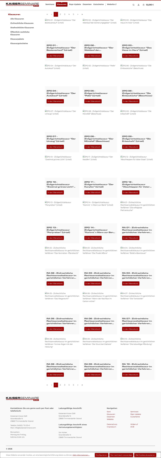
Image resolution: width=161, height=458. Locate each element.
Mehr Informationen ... (81, 455)
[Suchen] (133, 5)
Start (109, 412)
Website (110, 419)
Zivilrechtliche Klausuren (22, 23)
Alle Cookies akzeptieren (145, 455)
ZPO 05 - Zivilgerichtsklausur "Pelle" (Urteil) (96, 93)
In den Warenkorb (55, 56)
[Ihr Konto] (138, 5)
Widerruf (134, 424)
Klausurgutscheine (19, 43)
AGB (132, 427)
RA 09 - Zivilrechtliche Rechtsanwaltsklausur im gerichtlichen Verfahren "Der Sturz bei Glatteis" (99, 366)
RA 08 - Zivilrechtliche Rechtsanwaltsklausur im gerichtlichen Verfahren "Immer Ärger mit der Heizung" (61, 366)
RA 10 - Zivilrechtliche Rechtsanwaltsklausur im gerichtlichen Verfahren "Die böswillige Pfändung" (137, 366)
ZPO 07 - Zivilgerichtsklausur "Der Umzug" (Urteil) (61, 138)
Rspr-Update (135, 414)
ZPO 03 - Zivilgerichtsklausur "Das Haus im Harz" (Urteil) (137, 47)
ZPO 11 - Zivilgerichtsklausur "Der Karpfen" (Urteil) (99, 184)
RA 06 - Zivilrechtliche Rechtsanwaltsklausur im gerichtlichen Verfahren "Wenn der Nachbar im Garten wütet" (99, 321)
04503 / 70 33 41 (23, 425)
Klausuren (14, 14)
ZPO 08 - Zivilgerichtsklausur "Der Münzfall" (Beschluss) (99, 138)
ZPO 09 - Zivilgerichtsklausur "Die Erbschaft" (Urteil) (136, 138)
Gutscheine (135, 417)
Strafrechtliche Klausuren (22, 28)
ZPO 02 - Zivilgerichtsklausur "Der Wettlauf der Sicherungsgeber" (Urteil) (99, 47)
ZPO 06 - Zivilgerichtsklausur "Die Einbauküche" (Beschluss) (137, 93)
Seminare (134, 412)
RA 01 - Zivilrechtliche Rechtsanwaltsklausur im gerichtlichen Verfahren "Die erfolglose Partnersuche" (137, 230)
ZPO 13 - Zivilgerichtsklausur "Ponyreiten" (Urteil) (58, 230)
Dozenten (111, 417)
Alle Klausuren (17, 19)
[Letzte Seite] (82, 14)
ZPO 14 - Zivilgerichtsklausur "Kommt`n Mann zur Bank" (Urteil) (100, 230)
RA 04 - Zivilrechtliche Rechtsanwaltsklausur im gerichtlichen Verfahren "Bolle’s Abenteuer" (137, 275)
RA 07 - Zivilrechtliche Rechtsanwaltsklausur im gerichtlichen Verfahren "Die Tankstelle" (137, 321)
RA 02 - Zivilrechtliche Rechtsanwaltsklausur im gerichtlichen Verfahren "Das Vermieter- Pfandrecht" (61, 275)
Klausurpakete (17, 39)
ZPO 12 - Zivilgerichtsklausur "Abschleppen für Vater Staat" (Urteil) (136, 184)
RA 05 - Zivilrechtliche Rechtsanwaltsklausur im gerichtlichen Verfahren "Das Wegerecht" (61, 321)
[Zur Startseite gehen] (22, 5)
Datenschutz (112, 424)
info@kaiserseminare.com (25, 428)
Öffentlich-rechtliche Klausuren (19, 33)
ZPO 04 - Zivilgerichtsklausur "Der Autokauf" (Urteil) (61, 93)
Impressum (111, 427)
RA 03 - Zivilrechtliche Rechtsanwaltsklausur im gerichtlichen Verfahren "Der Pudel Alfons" (99, 275)
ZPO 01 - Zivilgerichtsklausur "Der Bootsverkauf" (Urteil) (61, 47)
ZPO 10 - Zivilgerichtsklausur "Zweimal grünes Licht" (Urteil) (60, 184)
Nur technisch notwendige (121, 455)
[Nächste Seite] (78, 14)
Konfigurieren (101, 455)
